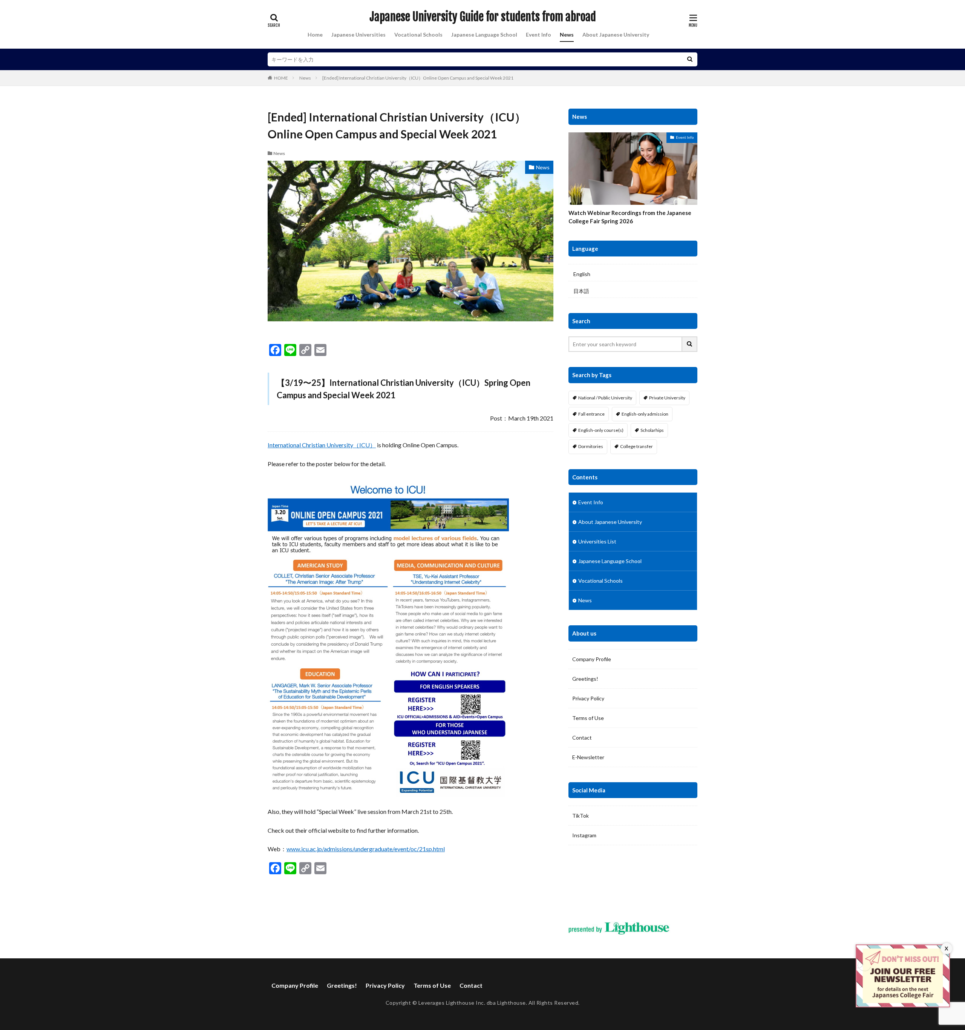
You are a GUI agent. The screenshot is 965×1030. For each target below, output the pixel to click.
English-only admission (645, 414)
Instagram (584, 835)
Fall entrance (591, 414)
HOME (281, 78)
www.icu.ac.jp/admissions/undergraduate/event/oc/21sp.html (365, 848)
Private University (667, 398)
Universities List (597, 541)
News (567, 34)
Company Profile (591, 659)
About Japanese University (615, 34)
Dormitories (590, 446)
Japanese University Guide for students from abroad (482, 17)
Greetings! (585, 678)
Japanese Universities (358, 34)
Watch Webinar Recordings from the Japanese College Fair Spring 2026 (629, 217)
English (581, 274)
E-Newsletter (588, 757)
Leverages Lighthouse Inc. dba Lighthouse (472, 1002)
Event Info (538, 34)
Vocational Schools (418, 34)
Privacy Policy (588, 698)
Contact (582, 737)
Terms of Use (588, 718)
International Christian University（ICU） (322, 444)
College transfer (636, 446)
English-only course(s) (600, 430)
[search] (689, 59)
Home (315, 34)
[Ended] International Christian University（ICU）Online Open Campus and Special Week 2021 (417, 78)
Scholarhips (652, 430)
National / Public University (605, 398)
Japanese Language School (484, 34)
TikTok (580, 815)
